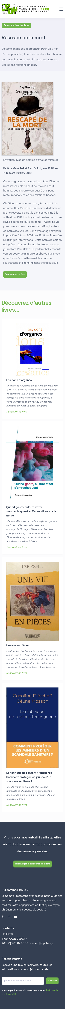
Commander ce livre (15, 274)
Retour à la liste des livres (16, 25)
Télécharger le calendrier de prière (32, 864)
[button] (61, 9)
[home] (25, 9)
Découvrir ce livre (16, 412)
